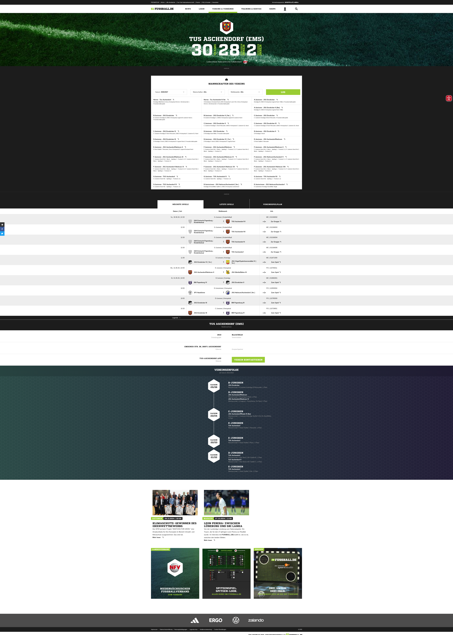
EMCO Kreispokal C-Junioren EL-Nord (237, 125)
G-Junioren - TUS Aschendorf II (215, 176)
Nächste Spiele (180, 204)
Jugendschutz (193, 629)
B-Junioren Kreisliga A (159, 117)
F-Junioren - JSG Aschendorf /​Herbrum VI (168, 167)
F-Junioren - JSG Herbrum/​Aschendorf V (269, 157)
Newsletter (215, 2)
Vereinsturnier (185, 102)
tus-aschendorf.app (210, 358)
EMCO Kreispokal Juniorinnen (230, 186)
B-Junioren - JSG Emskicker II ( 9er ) (217, 115)
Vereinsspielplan (272, 204)
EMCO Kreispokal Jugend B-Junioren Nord (179, 117)
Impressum (154, 629)
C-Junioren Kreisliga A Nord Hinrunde (264, 117)
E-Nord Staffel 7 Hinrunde (160, 149)
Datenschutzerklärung (166, 629)
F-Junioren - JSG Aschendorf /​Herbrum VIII (270, 167)
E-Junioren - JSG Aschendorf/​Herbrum (268, 139)
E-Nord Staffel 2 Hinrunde (261, 141)
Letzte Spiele (226, 204)
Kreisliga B (257, 102)
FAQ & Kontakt (206, 2)
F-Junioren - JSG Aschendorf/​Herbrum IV (219, 157)
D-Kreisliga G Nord (209, 141)
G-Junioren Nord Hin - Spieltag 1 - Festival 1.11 (166, 178)
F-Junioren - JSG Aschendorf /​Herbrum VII (219, 167)
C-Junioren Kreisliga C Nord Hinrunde (214, 125)
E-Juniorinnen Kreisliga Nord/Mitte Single (265, 186)
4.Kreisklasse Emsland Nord (212, 102)
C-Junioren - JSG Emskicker (264, 115)
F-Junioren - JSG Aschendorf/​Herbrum (218, 147)
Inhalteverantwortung (206, 629)
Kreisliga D (257, 109)
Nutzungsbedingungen (180, 629)
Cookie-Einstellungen (220, 629)
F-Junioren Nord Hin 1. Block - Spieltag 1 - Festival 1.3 (219, 149)
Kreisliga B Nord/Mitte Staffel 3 (212, 186)
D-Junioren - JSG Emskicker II (265, 131)
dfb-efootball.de (170, 2)
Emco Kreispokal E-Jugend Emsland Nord (181, 149)
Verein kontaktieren (248, 360)
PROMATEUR (155, 2)
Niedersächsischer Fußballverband (229, 62)
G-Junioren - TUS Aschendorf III (266, 176)
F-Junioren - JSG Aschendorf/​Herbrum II (269, 147)
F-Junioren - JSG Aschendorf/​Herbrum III (168, 157)
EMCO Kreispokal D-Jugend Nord (175, 141)
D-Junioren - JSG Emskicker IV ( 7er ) (217, 139)
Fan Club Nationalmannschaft (185, 2)
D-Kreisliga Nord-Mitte (210, 133)
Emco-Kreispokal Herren (173, 102)
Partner (198, 2)
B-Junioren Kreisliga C (210, 117)
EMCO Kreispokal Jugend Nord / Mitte (272, 102)
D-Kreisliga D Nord (259, 133)
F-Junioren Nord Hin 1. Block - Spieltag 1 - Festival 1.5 (169, 169)
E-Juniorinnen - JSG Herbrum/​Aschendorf (269, 184)
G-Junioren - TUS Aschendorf (164, 176)
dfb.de (163, 2)
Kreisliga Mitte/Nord (158, 102)
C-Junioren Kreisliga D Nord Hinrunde (265, 125)
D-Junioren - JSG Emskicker (214, 131)
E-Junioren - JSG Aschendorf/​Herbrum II (168, 147)
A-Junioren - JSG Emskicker (264, 100)
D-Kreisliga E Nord (158, 141)
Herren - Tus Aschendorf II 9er (215, 100)
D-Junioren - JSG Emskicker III (164, 139)
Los (283, 92)
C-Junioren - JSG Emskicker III (265, 123)
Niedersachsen (226, 327)
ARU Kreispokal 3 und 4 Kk (229, 102)
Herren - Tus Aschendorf (162, 100)
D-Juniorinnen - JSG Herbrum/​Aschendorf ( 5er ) (221, 184)
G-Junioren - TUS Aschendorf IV (165, 184)
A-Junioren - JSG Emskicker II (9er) (267, 107)
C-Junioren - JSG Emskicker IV (164, 131)
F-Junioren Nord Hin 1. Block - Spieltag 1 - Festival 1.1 (269, 159)
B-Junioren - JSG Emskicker (163, 115)
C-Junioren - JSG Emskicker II (215, 123)
